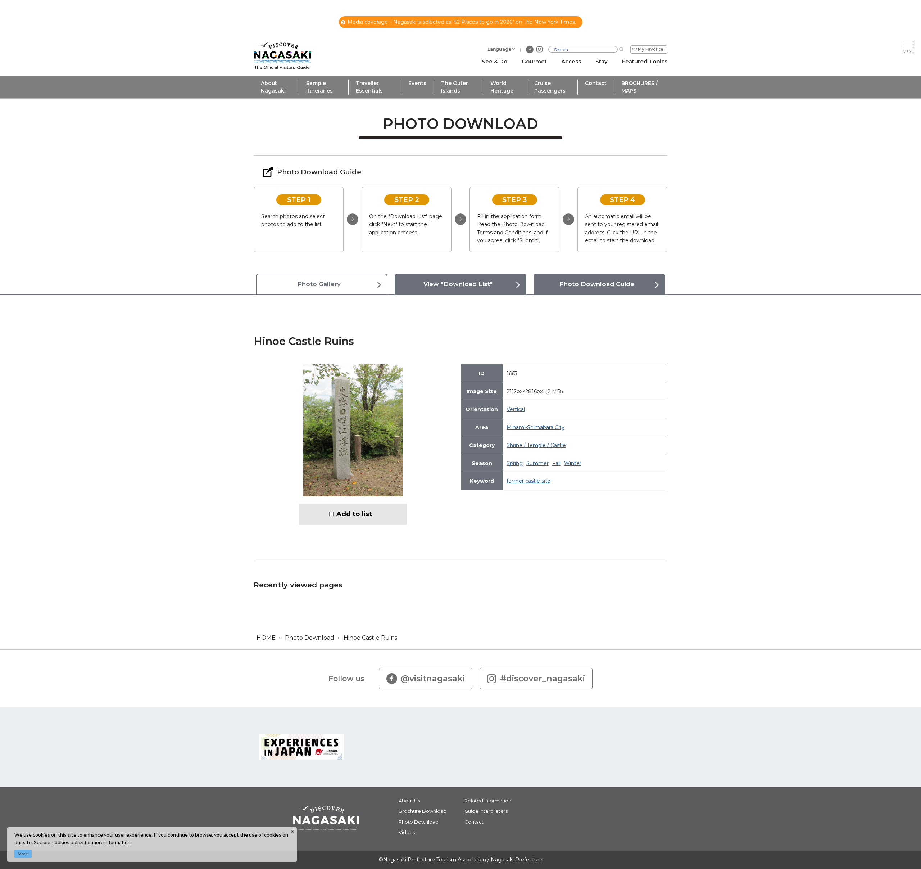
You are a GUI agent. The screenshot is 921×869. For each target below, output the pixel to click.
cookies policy (67, 842)
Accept (23, 854)
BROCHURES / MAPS (639, 87)
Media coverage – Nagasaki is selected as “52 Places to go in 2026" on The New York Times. (462, 22)
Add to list (354, 514)
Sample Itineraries (319, 87)
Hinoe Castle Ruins (370, 637)
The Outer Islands (454, 87)
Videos (407, 832)
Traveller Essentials (369, 87)
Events (417, 83)
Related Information (487, 800)
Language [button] (499, 49)
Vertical (516, 409)
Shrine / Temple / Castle (536, 445)
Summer (537, 463)
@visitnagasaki (433, 679)
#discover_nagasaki (542, 679)
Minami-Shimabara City (535, 427)
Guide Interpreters (486, 811)
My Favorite (650, 49)
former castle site (528, 481)
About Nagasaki (273, 87)
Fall (556, 463)
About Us (409, 800)
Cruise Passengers (550, 87)
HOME (266, 637)
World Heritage (501, 87)
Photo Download (309, 637)
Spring (515, 463)
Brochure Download (422, 811)
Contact (596, 83)
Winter (572, 463)
